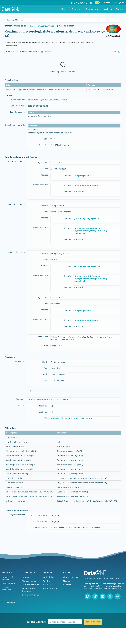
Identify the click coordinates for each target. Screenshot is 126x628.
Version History (66, 26)
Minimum (43, 406)
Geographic (20, 361)
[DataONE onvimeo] (95, 596)
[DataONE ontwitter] (88, 596)
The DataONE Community (28, 589)
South (44, 374)
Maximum (43, 412)
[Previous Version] (57, 26)
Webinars (47, 585)
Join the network (30, 585)
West (45, 380)
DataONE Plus (8, 583)
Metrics (66, 581)
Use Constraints (40, 521)
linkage (67, 185)
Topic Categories (17, 112)
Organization (42, 163)
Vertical (21, 405)
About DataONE (70, 577)
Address (44, 175)
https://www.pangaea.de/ (86, 185)
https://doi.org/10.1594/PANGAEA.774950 (47, 100)
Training (46, 581)
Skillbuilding (49, 577)
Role (46, 169)
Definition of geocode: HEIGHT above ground (72, 418)
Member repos (29, 581)
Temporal (20, 399)
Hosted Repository (7, 588)
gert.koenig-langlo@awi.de (87, 218)
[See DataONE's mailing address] (117, 596)
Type (45, 139)
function (67, 191)
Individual (43, 205)
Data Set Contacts (16, 204)
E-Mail (68, 175)
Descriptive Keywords (15, 125)
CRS (45, 418)
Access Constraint (39, 515)
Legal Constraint (17, 515)
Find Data (10, 602)
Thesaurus (42, 145)
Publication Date (17, 106)
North (44, 362)
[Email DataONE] (103, 596)
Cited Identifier (18, 100)
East (45, 368)
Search (10, 20)
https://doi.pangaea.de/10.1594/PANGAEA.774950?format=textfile (38, 89)
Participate (27, 577)
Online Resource (40, 185)
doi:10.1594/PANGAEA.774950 (42, 26)
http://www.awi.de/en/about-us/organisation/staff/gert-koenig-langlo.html (91, 230)
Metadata (19, 20)
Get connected (93, 622)
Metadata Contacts (16, 161)
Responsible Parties (16, 252)
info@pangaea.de (82, 175)
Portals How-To (50, 588)
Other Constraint (39, 528)
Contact (67, 585)
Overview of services (7, 578)
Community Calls (30, 595)
